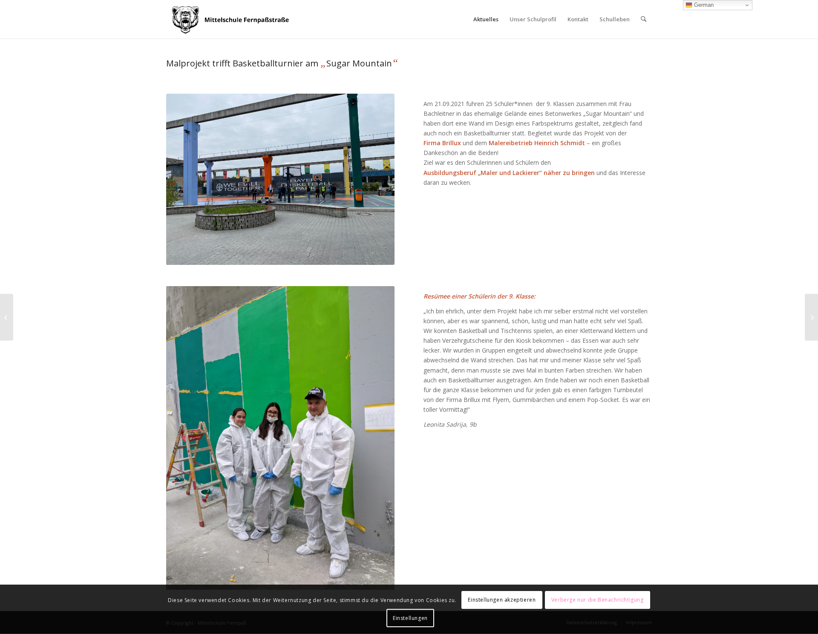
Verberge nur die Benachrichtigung (597, 600)
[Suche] (643, 19)
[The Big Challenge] (6, 317)
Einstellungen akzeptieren (502, 600)
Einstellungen (410, 618)
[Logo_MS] (232, 19)
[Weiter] (375, 438)
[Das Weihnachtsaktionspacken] (811, 317)
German (703, 5)
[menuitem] (486, 19)
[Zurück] (185, 438)
